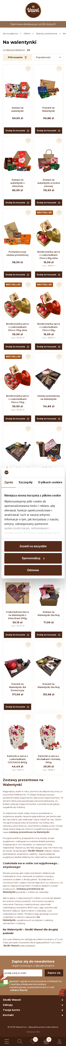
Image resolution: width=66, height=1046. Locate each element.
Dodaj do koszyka (15, 130)
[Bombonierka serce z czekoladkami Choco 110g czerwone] (17, 377)
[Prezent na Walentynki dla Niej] (48, 665)
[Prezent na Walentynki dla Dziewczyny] (17, 665)
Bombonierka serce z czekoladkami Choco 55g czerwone (48, 327)
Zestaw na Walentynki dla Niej (48, 613)
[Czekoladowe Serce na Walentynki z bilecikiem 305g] (17, 593)
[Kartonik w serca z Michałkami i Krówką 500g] (48, 737)
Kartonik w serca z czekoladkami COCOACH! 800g (17, 759)
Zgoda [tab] (8, 482)
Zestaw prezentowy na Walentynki (48, 397)
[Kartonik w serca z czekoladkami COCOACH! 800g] (17, 737)
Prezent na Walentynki (48, 109)
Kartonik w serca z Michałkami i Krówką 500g (48, 759)
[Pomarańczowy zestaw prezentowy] (17, 233)
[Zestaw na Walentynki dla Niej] (48, 593)
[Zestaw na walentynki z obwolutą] (17, 161)
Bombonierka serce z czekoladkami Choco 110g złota (17, 327)
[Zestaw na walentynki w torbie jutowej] (48, 161)
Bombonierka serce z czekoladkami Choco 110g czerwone (17, 399)
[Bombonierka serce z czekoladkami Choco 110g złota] (17, 305)
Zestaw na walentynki (17, 109)
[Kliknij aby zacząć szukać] (19, 1041)
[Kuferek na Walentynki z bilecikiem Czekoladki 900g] (48, 449)
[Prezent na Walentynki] (48, 89)
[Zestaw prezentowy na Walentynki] (48, 377)
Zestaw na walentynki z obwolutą (17, 182)
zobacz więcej (18, 990)
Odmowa (33, 570)
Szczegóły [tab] (26, 482)
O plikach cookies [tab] (50, 482)
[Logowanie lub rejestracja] (59, 1041)
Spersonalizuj (31, 558)
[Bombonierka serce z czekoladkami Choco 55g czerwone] (48, 305)
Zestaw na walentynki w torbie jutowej (48, 182)
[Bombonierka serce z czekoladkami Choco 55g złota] (48, 233)
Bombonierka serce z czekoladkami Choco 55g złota (48, 255)
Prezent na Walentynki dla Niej (48, 685)
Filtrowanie (15, 57)
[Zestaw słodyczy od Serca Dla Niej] (17, 449)
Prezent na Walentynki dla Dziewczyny (17, 687)
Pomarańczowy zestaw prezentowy (17, 253)
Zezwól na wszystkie (33, 546)
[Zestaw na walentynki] (17, 89)
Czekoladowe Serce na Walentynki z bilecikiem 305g (17, 615)
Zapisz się (54, 972)
